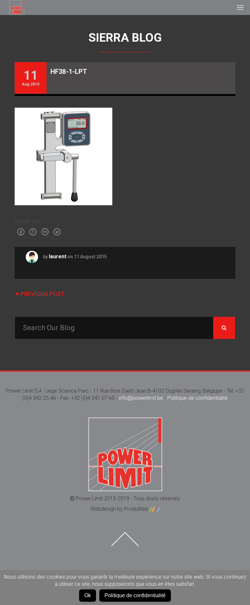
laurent (57, 256)
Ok (87, 595)
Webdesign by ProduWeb (119, 509)
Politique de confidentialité (197, 398)
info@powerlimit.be (141, 398)
